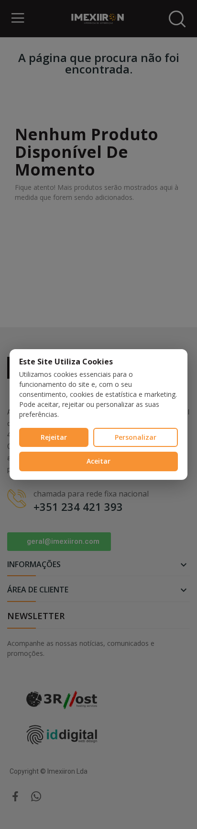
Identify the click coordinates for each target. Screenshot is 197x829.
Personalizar (135, 437)
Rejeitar (54, 437)
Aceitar (98, 461)
